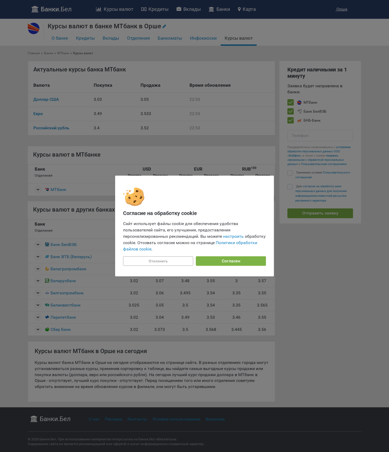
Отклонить (158, 261)
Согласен (231, 260)
